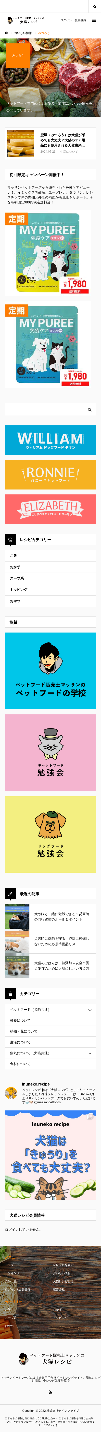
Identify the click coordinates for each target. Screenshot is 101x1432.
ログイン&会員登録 (17, 1289)
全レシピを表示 (63, 1265)
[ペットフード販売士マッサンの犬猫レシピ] (25, 20)
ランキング (12, 1273)
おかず (15, 567)
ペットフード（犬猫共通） (30, 1010)
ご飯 (13, 556)
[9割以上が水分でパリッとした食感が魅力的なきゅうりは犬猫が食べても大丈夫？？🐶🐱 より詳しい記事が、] (50, 1156)
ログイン (66, 20)
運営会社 (59, 1289)
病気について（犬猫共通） (30, 1053)
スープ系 (17, 578)
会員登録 (80, 20)
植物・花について (24, 1031)
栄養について (20, 1020)
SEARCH (94, 6)
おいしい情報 (62, 1273)
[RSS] (50, 1392)
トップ (9, 1265)
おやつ (15, 601)
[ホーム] (6, 33)
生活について (20, 1042)
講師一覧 (11, 1281)
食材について (20, 1064)
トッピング (18, 590)
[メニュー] (93, 20)
